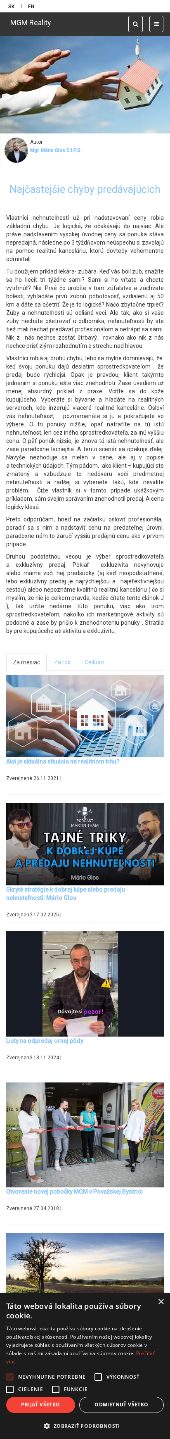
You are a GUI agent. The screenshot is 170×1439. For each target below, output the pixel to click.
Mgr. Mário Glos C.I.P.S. (56, 150)
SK (11, 7)
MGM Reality (30, 22)
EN (31, 7)
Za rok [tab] (62, 662)
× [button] (161, 1302)
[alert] (85, 1366)
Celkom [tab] (94, 662)
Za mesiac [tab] (26, 662)
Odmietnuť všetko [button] (121, 1404)
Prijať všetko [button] (40, 1404)
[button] (85, 1425)
